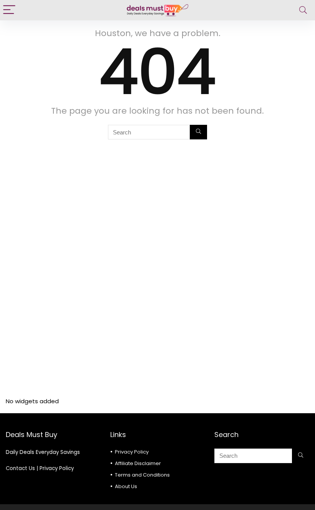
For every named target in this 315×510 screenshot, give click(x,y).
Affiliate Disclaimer (138, 463)
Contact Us (20, 468)
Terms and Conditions (142, 475)
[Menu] (9, 10)
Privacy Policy (57, 468)
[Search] (303, 10)
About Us (126, 486)
